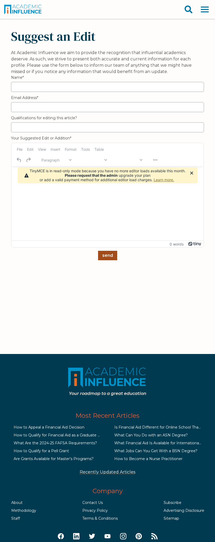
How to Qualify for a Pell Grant (41, 451)
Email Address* (24, 97)
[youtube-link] (107, 536)
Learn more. (164, 180)
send (107, 255)
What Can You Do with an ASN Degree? (151, 435)
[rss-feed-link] (154, 536)
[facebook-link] (60, 536)
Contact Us (92, 502)
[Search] (188, 9)
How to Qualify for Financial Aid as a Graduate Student (63, 435)
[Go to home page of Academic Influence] (23, 9)
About (17, 502)
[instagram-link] (123, 536)
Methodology (23, 510)
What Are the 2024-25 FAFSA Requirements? (55, 443)
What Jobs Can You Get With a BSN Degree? (155, 451)
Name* (17, 77)
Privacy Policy (95, 510)
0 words (177, 244)
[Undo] (19, 160)
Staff (15, 518)
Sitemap (171, 518)
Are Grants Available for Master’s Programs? (54, 458)
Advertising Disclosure (184, 510)
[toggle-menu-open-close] (205, 9)
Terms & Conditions (100, 518)
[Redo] (28, 160)
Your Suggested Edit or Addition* (41, 138)
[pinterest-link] (138, 536)
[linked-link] (76, 536)
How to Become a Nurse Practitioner (148, 458)
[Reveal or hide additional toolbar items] (155, 160)
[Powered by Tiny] (194, 244)
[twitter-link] (92, 536)
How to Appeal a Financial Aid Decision (49, 427)
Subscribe (172, 502)
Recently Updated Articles (107, 472)
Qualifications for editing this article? (44, 118)
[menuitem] (20, 149)
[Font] (92, 160)
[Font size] (127, 160)
